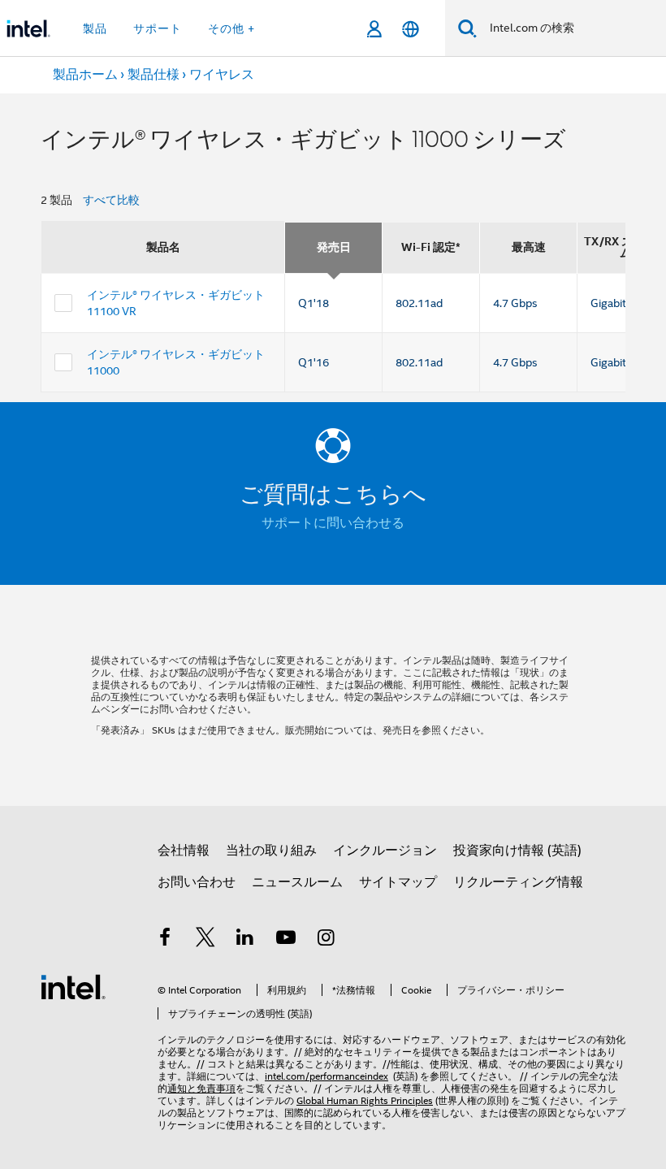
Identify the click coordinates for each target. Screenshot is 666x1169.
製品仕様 (153, 75)
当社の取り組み (271, 850)
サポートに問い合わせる (333, 523)
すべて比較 (111, 200)
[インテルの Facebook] (165, 940)
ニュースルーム (297, 882)
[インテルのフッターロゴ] (73, 986)
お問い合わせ (197, 882)
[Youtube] (286, 940)
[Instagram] (325, 940)
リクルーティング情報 (518, 882)
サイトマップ (398, 882)
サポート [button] (157, 28)
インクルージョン (385, 850)
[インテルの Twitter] (205, 940)
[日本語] (410, 29)
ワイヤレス (221, 75)
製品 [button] (95, 28)
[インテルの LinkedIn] (245, 940)
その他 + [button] (231, 28)
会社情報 (184, 850)
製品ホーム (85, 75)
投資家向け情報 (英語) (517, 850)
